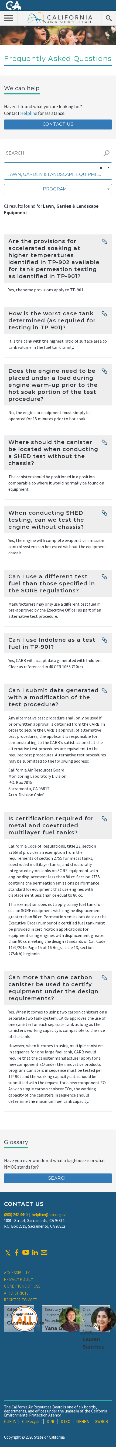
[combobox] (58, 171)
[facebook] (16, 1252)
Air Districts (16, 1293)
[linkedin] (34, 1252)
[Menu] (9, 18)
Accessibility (17, 1272)
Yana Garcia (60, 1328)
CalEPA (10, 1421)
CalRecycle (31, 1421)
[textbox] (56, 189)
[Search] (108, 18)
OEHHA (82, 1421)
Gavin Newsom (26, 1323)
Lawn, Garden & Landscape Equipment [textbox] (56, 174)
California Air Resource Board (59, 17)
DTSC (65, 1421)
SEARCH (58, 1178)
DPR (50, 1421)
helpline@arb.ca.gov (49, 1214)
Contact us (58, 124)
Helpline (28, 113)
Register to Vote (20, 1299)
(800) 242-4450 (16, 1214)
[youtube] (25, 1252)
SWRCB (101, 1421)
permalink (104, 240)
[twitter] (8, 1252)
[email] (43, 1252)
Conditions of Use (22, 1286)
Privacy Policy (18, 1279)
